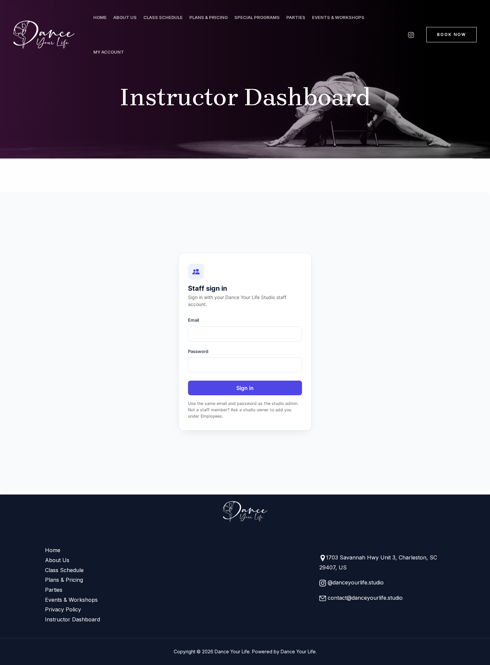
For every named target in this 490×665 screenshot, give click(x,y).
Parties (295, 17)
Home (100, 17)
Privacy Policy (63, 609)
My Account (108, 52)
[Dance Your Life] (45, 35)
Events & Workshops (338, 17)
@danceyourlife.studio (355, 582)
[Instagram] (411, 35)
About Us (125, 17)
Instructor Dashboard (72, 619)
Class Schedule (163, 17)
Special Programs (257, 17)
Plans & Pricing (208, 17)
